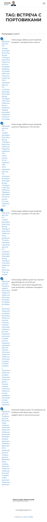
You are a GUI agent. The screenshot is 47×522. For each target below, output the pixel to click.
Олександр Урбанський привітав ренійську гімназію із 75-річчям (26, 212)
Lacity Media (28, 517)
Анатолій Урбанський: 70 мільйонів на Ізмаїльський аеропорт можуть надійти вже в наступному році (28, 412)
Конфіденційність (23, 510)
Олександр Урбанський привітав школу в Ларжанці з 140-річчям (26, 125)
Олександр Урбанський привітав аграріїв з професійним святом (26, 41)
